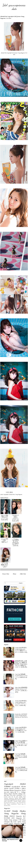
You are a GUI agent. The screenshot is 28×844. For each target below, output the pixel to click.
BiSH (22, 802)
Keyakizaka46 (16, 787)
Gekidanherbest (14, 804)
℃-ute (23, 795)
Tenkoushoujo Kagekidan (9, 799)
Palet (11, 802)
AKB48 (22, 784)
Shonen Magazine (14, 824)
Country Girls (7, 797)
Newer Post (5, 574)
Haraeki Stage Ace (21, 804)
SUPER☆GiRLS (20, 789)
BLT (24, 816)
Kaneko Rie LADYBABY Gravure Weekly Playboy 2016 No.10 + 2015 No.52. (21, 716)
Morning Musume (9, 790)
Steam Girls (19, 799)
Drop (16, 799)
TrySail (19, 801)
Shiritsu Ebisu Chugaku (20, 798)
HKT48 (23, 787)
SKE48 (6, 789)
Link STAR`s (13, 795)
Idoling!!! (20, 794)
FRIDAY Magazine (15, 816)
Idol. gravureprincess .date (14, 7)
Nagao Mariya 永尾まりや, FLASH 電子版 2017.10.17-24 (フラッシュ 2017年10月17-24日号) (21, 744)
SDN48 (8, 805)
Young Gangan (13, 820)
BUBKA (23, 824)
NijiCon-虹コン (15, 792)
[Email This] (6, 492)
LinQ (8, 801)
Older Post (23, 574)
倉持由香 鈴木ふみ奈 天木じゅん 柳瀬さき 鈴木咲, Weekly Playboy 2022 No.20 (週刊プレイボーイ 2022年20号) (21, 664)
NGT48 (11, 789)
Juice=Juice (6, 792)
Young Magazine (18, 494)
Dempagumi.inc (17, 790)
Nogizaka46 (5, 494)
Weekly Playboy (19, 811)
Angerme (23, 790)
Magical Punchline (13, 794)
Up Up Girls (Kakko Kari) (18, 797)
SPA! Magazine (16, 818)
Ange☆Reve (18, 802)
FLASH (7, 811)
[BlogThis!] (8, 492)
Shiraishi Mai (12, 494)
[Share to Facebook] (10, 492)
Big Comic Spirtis (15, 822)
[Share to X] (9, 492)
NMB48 (7, 786)
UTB (19, 820)
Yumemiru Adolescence (9, 798)
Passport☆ (14, 802)
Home (14, 574)
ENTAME (7, 818)
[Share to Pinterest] (12, 492)
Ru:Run (5, 805)
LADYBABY (19, 795)
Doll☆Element (13, 801)
